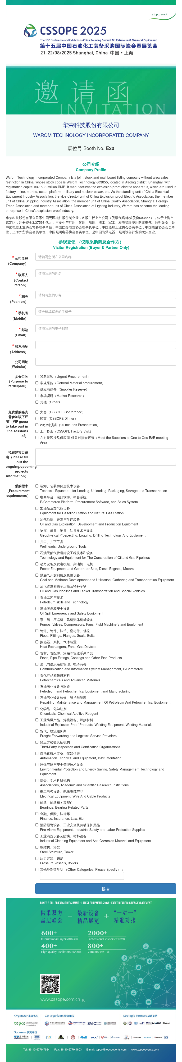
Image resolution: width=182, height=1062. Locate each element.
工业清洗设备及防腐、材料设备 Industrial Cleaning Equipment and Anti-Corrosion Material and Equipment (95, 838)
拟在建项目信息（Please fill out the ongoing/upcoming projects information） (19, 464)
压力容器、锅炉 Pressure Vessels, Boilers (59, 860)
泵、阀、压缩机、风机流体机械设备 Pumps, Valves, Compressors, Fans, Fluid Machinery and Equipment (91, 622)
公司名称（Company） (17, 260)
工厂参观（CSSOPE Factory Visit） (66, 431)
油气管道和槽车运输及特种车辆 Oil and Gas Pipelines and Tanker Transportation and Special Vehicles (92, 588)
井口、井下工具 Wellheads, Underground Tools (63, 544)
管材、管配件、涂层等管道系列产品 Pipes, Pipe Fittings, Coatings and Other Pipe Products (81, 655)
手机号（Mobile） (19, 315)
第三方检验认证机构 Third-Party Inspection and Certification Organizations (80, 744)
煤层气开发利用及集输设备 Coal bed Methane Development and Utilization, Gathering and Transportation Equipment (107, 577)
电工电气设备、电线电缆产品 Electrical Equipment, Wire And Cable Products (75, 793)
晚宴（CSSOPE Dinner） (59, 418)
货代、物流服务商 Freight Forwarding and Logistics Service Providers (78, 733)
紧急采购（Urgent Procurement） (65, 376)
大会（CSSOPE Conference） (62, 412)
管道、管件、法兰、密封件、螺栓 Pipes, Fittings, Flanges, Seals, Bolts (67, 633)
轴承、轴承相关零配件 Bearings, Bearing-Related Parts (64, 805)
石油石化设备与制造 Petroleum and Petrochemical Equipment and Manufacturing (85, 688)
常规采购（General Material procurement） (72, 382)
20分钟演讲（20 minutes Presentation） (70, 424)
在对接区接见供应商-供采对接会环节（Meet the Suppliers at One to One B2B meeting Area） (104, 440)
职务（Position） (18, 298)
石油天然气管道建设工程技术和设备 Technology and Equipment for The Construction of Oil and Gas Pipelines (95, 555)
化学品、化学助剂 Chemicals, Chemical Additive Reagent (69, 711)
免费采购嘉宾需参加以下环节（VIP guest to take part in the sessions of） (17, 424)
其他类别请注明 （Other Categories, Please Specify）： (82, 869)
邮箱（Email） (20, 331)
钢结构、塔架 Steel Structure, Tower (56, 849)
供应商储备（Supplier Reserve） (64, 389)
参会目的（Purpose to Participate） (17, 381)
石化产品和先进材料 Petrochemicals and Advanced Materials (70, 677)
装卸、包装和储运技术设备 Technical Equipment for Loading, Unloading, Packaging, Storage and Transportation (103, 488)
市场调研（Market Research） (63, 395)
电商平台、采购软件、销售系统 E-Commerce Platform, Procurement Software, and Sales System (89, 499)
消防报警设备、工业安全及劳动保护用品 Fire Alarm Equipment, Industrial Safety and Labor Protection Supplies (92, 827)
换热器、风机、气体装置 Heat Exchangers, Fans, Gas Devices (68, 644)
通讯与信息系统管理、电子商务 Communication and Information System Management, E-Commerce (91, 666)
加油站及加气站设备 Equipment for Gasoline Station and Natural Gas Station (82, 510)
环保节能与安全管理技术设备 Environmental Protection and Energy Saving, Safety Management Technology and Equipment (102, 769)
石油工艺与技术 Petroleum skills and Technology (64, 599)
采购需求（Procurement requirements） (18, 490)
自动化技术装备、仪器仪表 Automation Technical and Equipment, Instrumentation (80, 755)
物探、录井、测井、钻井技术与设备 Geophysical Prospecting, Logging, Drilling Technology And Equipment (93, 533)
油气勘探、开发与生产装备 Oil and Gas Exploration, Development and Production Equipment (89, 521)
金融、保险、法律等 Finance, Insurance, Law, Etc (61, 816)
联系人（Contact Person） (20, 279)
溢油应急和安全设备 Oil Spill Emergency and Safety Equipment (71, 610)
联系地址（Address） (18, 348)
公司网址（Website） (18, 364)
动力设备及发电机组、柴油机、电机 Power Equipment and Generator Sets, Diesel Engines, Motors (87, 566)
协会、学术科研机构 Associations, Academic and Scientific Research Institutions (84, 782)
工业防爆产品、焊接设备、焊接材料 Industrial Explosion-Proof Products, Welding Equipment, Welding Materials (96, 722)
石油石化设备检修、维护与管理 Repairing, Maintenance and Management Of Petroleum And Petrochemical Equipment (105, 700)
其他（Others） (52, 402)
